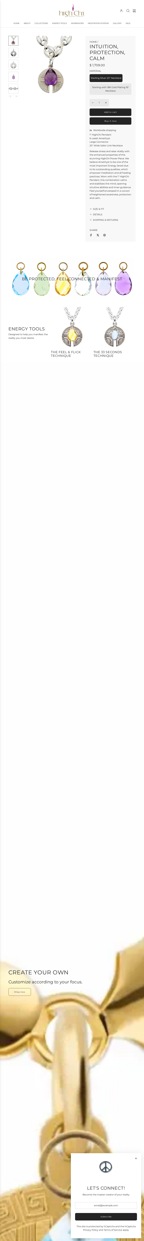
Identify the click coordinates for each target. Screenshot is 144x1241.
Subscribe (106, 1216)
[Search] (128, 11)
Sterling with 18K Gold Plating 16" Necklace (110, 89)
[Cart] (134, 11)
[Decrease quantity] (93, 103)
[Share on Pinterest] (104, 235)
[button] (27, 67)
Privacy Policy (90, 1230)
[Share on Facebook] (91, 235)
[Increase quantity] (106, 103)
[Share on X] (98, 235)
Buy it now (110, 121)
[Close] (136, 1158)
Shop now (19, 992)
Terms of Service (113, 1230)
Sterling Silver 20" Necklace (106, 78)
